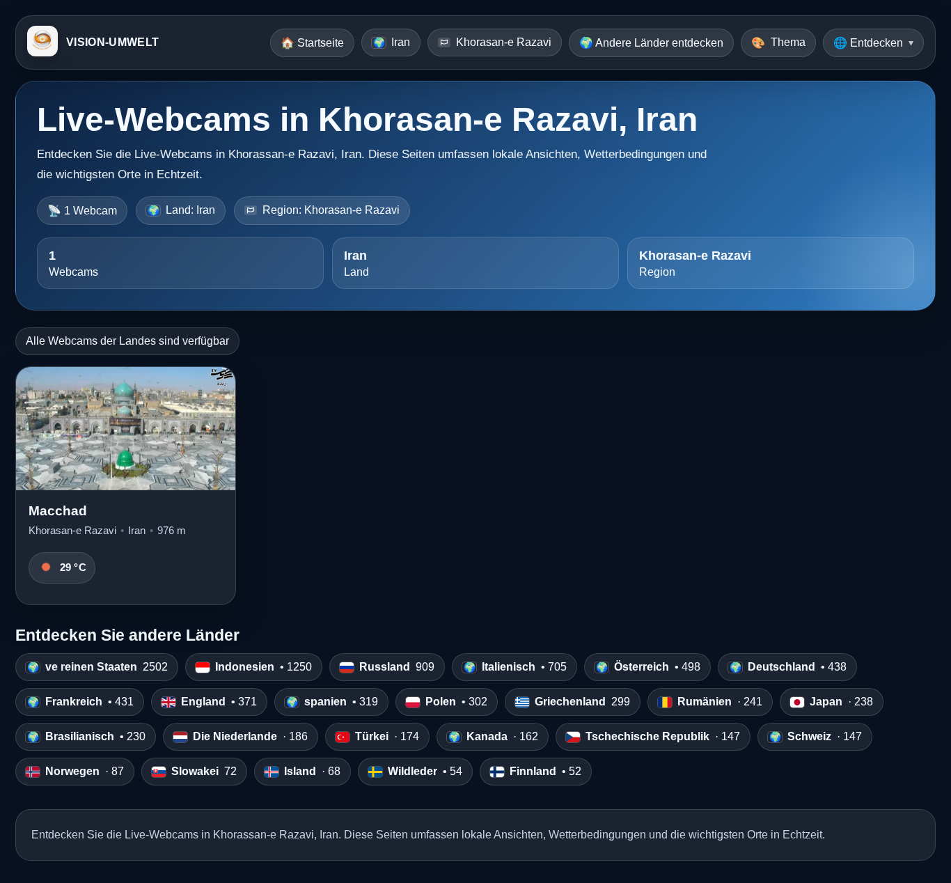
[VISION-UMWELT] (42, 42)
